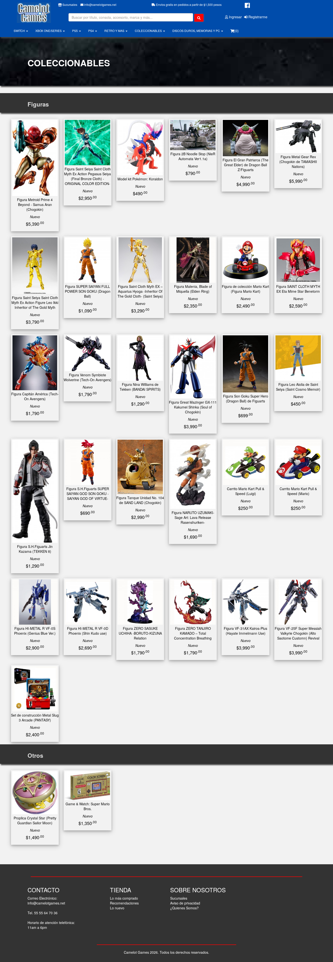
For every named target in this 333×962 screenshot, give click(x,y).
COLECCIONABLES (149, 31)
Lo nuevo (117, 907)
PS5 (75, 31)
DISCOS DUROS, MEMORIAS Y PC (196, 31)
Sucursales (69, 4)
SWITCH (20, 31)
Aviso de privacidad (185, 903)
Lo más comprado (124, 898)
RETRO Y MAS (114, 31)
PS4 (91, 31)
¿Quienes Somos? (184, 907)
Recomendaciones (124, 903)
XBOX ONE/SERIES (48, 31)
